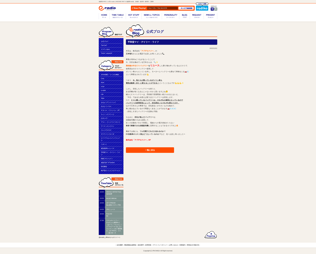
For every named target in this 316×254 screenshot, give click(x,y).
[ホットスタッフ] (133, 16)
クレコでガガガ (106, 130)
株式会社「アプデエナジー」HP (138, 140)
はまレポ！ (104, 118)
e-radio (103, 90)
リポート (104, 144)
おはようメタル (106, 106)
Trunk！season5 (106, 53)
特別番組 (104, 166)
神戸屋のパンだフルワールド (110, 170)
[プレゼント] (210, 16)
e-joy (102, 86)
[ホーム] (104, 16)
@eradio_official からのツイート (109, 237)
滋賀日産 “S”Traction (108, 162)
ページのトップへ (210, 235)
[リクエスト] (197, 16)
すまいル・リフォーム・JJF (110, 110)
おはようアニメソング (108, 102)
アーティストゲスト (107, 126)
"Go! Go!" (104, 45)
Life (102, 94)
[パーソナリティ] (170, 16)
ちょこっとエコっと (107, 114)
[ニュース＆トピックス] (151, 16)
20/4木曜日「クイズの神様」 (110, 74)
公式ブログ (104, 41)
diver (102, 82)
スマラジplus (105, 49)
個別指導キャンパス (107, 148)
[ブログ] (184, 16)
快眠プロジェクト (107, 159)
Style (102, 98)
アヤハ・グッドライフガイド (110, 122)
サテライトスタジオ (107, 134)
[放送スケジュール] (117, 16)
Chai (102, 78)
